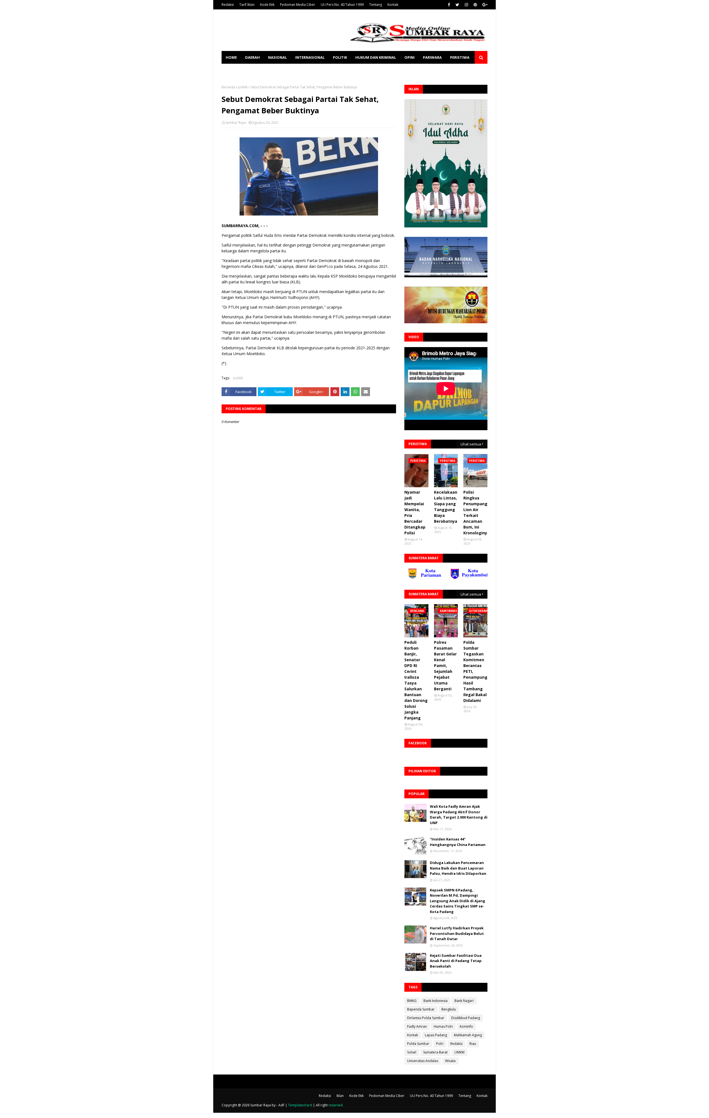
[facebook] (448, 4)
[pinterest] (475, 4)
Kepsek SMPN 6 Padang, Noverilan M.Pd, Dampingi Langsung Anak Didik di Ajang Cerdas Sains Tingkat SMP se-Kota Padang (457, 901)
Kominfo (466, 1026)
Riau (472, 1043)
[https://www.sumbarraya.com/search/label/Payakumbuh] (439, 577)
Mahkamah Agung (468, 1035)
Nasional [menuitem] (277, 57)
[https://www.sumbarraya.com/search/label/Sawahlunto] (482, 577)
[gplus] (484, 4)
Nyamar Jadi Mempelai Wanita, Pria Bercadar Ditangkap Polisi (414, 512)
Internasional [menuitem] (310, 57)
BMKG (412, 1000)
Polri (439, 1043)
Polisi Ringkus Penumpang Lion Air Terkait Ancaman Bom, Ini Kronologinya (476, 512)
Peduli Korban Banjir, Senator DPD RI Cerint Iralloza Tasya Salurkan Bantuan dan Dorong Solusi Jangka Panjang (416, 680)
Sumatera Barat (435, 1052)
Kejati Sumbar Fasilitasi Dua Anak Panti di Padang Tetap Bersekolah (456, 961)
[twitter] (457, 4)
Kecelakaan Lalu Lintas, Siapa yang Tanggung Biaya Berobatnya (445, 506)
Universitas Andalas (422, 1060)
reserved (335, 1105)
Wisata (450, 1060)
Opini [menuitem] (409, 57)
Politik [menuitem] (340, 57)
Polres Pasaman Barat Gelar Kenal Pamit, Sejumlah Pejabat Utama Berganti (445, 665)
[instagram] (466, 4)
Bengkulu (448, 1009)
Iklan (340, 1095)
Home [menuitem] (231, 57)
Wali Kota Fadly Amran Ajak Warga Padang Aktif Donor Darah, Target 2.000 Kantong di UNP (458, 814)
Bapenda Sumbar (421, 1009)
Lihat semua (471, 444)
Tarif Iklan (247, 4)
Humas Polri (443, 1026)
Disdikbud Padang (465, 1018)
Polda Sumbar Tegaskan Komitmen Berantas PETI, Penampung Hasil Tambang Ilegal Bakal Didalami (475, 671)
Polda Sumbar (418, 1043)
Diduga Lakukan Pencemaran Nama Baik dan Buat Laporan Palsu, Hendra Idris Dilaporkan (458, 868)
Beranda (228, 87)
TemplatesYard (300, 1105)
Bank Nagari (464, 1000)
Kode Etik (267, 4)
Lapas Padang (436, 1035)
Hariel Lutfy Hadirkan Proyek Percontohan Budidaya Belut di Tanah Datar (457, 933)
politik (243, 87)
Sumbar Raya (235, 122)
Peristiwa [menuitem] (459, 57)
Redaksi (228, 4)
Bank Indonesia (435, 1000)
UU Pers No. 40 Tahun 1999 (342, 4)
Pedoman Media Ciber (297, 4)
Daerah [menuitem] (252, 57)
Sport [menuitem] (232, 70)
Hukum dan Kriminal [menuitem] (375, 57)
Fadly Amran (417, 1026)
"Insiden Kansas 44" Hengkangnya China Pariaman (457, 842)
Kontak (392, 4)
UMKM (459, 1052)
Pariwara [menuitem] (432, 57)
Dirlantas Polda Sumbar (425, 1018)
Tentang (375, 4)
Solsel (411, 1052)
